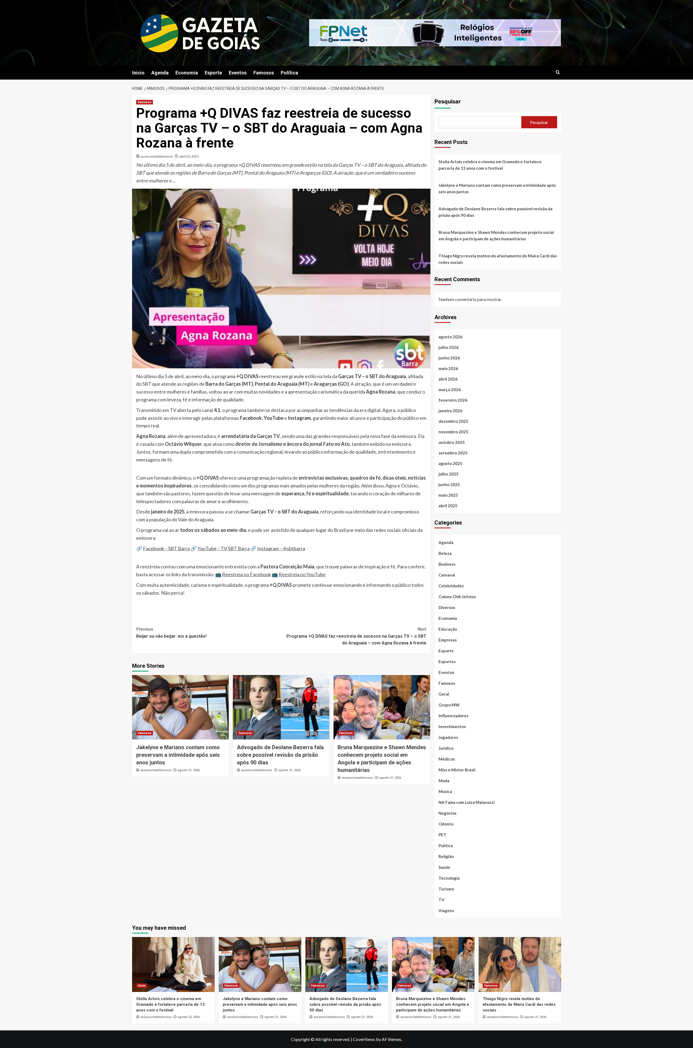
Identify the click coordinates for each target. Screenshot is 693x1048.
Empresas (448, 639)
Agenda (160, 73)
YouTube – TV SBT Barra (223, 548)
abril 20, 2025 (189, 156)
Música (445, 791)
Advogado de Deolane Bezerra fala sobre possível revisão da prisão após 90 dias (280, 755)
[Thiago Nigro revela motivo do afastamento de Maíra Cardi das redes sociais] (520, 964)
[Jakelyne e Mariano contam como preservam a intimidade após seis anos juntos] (180, 707)
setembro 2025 (453, 452)
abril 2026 (448, 378)
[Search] (557, 72)
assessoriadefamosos (157, 156)
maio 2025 (448, 495)
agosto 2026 (450, 336)
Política (289, 73)
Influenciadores (453, 715)
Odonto (446, 823)
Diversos (447, 607)
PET (442, 834)
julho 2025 (449, 473)
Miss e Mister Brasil (457, 769)
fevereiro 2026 (453, 400)
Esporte (213, 73)
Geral (444, 694)
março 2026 (450, 389)
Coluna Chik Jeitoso (457, 596)
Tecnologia (449, 878)
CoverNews (364, 1039)
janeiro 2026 (450, 410)
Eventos (238, 73)
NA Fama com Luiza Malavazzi (467, 802)
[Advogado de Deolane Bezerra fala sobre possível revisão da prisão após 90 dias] (281, 707)
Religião (446, 856)
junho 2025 (449, 484)
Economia (186, 73)
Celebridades (451, 585)
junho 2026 (449, 357)
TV (441, 899)
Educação (448, 629)
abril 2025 (448, 505)
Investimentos (452, 726)
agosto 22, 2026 (189, 1017)
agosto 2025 (450, 463)
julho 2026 (449, 347)
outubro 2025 (452, 442)
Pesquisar (447, 101)
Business (447, 564)
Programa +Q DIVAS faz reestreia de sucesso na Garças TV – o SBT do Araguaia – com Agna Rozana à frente (356, 636)
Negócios (447, 813)
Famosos (263, 73)
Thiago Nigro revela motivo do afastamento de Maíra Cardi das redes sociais (498, 259)
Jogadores (448, 737)
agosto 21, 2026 (189, 770)
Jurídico (446, 748)
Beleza (445, 553)
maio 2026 (448, 368)
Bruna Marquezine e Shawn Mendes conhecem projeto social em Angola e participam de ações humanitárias (496, 235)
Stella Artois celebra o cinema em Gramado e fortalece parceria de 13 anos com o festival (490, 165)
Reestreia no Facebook (246, 574)
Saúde (444, 867)
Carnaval (447, 574)
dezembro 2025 (453, 421)
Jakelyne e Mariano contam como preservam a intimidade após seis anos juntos (178, 755)
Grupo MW (449, 704)
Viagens (446, 910)
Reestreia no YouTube (302, 574)
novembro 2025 (453, 431)
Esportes (447, 661)
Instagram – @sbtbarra (281, 548)
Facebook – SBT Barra (166, 548)
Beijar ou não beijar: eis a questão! (171, 633)
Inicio (138, 73)
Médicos (447, 758)
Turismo (446, 888)
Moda (444, 780)
